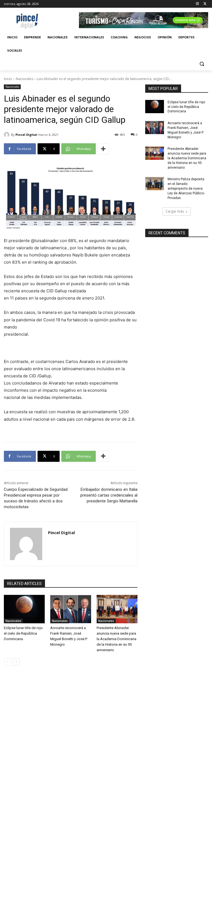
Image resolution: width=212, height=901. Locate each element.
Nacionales (24, 78)
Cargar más (175, 211)
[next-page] (16, 662)
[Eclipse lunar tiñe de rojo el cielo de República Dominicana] (24, 609)
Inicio (8, 78)
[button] (201, 63)
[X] (205, 4)
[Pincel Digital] (7, 134)
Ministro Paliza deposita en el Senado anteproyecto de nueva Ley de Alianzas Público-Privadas (186, 188)
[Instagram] (197, 4)
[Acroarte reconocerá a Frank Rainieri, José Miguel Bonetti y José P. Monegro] (70, 609)
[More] (103, 148)
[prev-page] (7, 662)
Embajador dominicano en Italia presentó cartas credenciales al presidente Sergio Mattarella (108, 495)
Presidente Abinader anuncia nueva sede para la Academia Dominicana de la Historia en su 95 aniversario (116, 639)
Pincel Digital (26, 134)
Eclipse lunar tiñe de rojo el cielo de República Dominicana (23, 633)
